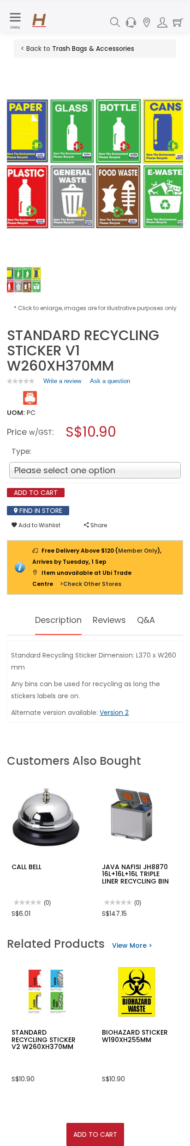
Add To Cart (95, 1134)
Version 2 (114, 712)
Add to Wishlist (38, 525)
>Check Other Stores (90, 584)
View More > (132, 945)
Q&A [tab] (146, 620)
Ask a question (110, 381)
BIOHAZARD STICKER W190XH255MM (135, 1036)
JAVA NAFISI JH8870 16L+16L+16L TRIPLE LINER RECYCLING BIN (135, 874)
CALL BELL (27, 867)
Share (98, 525)
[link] (21, 381)
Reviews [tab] (109, 620)
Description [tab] (58, 620)
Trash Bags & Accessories (93, 48)
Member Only (137, 551)
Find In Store (40, 510)
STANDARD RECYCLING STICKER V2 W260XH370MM (44, 1039)
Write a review (62, 383)
